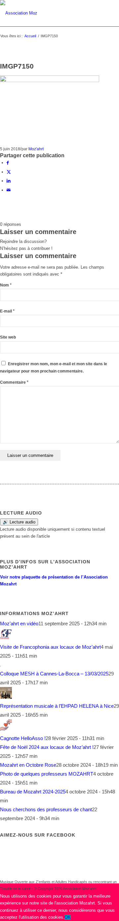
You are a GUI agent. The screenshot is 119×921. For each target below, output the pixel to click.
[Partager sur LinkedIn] (9, 180)
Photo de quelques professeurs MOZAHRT (46, 774)
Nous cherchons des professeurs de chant (46, 809)
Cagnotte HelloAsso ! (23, 738)
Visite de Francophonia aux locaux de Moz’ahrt (50, 647)
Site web (8, 337)
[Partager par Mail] (9, 190)
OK (67, 917)
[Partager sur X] (9, 171)
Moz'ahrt (36, 149)
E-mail (7, 311)
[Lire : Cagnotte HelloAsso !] (6, 729)
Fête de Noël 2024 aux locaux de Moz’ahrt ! (47, 747)
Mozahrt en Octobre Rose (28, 765)
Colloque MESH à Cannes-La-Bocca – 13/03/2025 (54, 673)
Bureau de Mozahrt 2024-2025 (32, 791)
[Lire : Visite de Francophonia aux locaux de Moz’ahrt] (6, 638)
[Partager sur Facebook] (8, 162)
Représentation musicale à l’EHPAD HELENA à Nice (57, 706)
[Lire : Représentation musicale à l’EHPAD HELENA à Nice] (6, 697)
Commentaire (14, 382)
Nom (6, 285)
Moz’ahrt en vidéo (19, 623)
